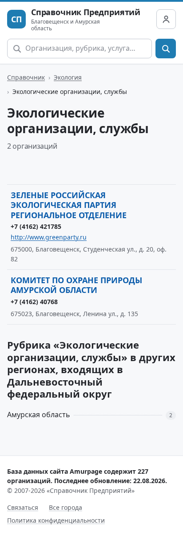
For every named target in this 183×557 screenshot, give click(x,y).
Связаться (22, 507)
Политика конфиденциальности (56, 520)
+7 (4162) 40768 (34, 301)
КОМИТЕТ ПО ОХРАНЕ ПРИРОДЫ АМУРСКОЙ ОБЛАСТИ (76, 285)
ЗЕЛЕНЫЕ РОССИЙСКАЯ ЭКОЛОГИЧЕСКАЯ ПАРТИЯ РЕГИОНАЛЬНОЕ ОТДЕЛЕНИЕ (69, 205)
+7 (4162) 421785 (36, 226)
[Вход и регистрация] (166, 19)
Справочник (26, 77)
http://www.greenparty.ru (49, 237)
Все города (65, 507)
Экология (68, 77)
